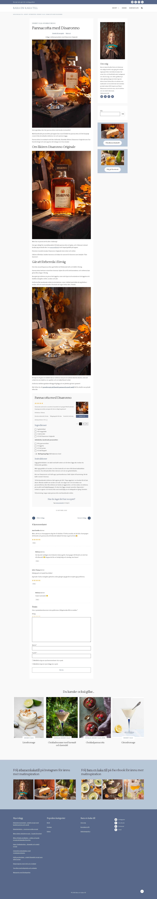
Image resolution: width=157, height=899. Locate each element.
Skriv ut (68, 33)
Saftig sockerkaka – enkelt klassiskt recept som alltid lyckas (28, 858)
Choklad (57, 738)
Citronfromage (128, 742)
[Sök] (142, 8)
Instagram (121, 819)
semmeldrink (54, 247)
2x (83, 424)
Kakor (49, 831)
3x (87, 424)
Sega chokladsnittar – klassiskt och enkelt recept (26, 845)
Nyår (103, 738)
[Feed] (142, 2)
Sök (101, 111)
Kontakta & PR (85, 827)
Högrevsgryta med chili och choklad (24, 864)
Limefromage (28, 742)
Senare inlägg (82, 518)
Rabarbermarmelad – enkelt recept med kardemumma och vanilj (26, 824)
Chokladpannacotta (95, 742)
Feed (119, 829)
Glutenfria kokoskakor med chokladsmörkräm (22, 852)
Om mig (83, 823)
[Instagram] (132, 2)
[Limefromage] (28, 717)
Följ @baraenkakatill (113, 143)
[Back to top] (142, 892)
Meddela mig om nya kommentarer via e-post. (48, 660)
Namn (34, 645)
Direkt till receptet (58, 33)
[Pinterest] (139, 2)
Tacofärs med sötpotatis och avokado (25, 868)
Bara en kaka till (97, 770)
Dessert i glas (37, 23)
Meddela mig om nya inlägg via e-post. (45, 664)
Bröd (48, 823)
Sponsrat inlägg (49, 23)
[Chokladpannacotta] (95, 717)
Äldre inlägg (40, 518)
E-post (34, 653)
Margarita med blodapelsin (21, 872)
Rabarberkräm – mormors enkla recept (25, 829)
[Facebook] (135, 2)
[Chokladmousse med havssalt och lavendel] (61, 717)
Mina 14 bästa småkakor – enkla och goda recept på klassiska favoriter (26, 839)
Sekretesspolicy (85, 831)
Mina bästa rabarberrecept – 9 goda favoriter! (27, 833)
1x (80, 424)
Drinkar (49, 827)
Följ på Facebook (112, 169)
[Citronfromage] (128, 717)
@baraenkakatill (59, 503)
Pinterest (121, 826)
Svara (37, 561)
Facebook (121, 823)
